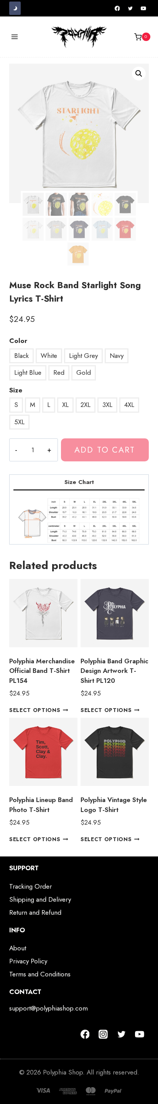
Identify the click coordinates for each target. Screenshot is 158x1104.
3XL (107, 404)
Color (18, 340)
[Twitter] (130, 8)
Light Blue (27, 372)
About (17, 948)
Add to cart (104, 450)
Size (15, 390)
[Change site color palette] (15, 8)
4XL (129, 404)
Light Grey (83, 355)
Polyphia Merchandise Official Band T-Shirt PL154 (42, 670)
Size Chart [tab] (79, 482)
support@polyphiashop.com (48, 1008)
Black (21, 355)
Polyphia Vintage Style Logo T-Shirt (114, 804)
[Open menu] (15, 37)
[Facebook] (117, 8)
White (49, 355)
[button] (139, 73)
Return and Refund (35, 912)
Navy (116, 355)
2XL (86, 404)
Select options (35, 710)
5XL (19, 422)
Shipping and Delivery (40, 899)
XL (65, 404)
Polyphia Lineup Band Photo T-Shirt (41, 804)
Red (58, 372)
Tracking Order (30, 886)
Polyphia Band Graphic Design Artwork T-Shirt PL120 (114, 670)
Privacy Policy (28, 961)
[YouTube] (143, 8)
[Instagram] (103, 1034)
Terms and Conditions (40, 974)
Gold (83, 372)
